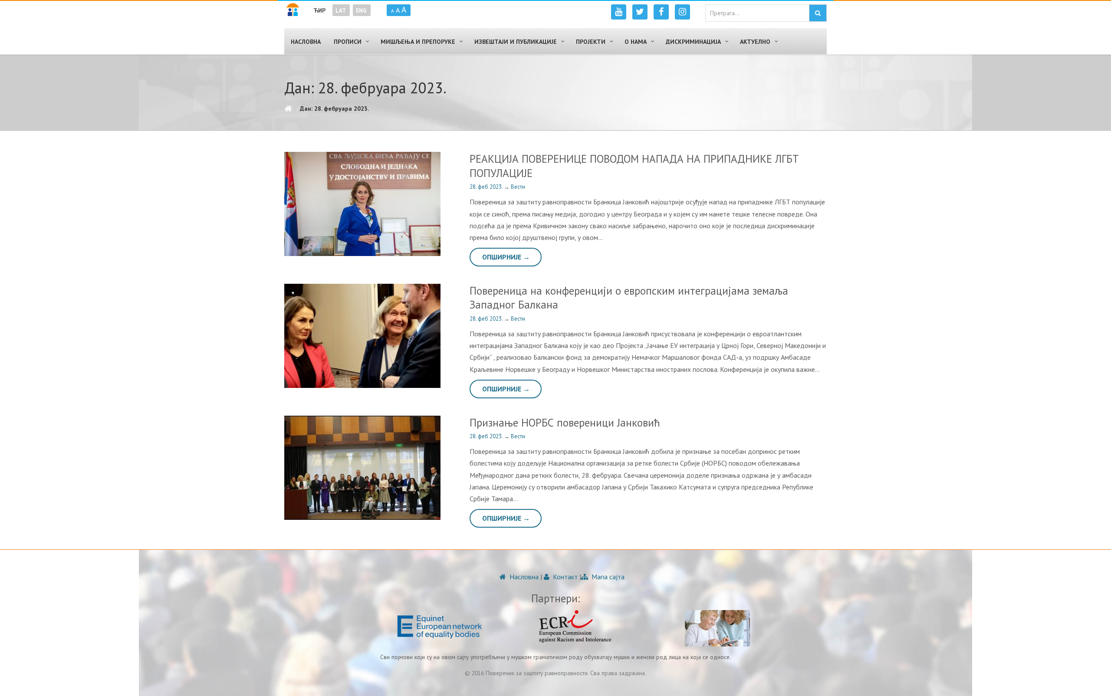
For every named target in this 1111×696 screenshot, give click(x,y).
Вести (518, 186)
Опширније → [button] (506, 257)
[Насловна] (288, 108)
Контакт (564, 576)
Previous (288, 336)
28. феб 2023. (487, 186)
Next (437, 336)
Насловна (523, 576)
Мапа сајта (607, 576)
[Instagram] (682, 12)
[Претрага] (817, 13)
